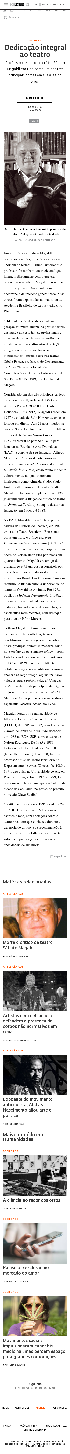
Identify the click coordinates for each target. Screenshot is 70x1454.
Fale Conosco (60, 1408)
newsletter (46, 5)
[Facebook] (17, 1388)
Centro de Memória (35, 1430)
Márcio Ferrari (35, 98)
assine (36, 5)
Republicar (14, 17)
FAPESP (7, 1426)
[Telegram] (43, 1388)
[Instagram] (26, 1388)
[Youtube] (49, 1388)
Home (5, 1408)
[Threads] (38, 1388)
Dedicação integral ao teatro (35, 52)
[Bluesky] (32, 1388)
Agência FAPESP (28, 1426)
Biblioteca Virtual (56, 1426)
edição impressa (59, 5)
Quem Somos (22, 1408)
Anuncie (40, 1408)
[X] (21, 1388)
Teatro (34, 121)
